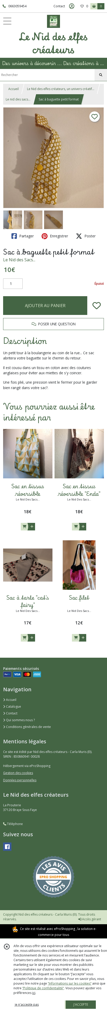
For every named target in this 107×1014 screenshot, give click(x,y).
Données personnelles (19, 780)
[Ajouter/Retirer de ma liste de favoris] (96, 305)
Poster (89, 235)
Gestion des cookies (18, 773)
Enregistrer (58, 235)
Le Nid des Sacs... (19, 260)
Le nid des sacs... (18, 99)
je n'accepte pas (27, 1004)
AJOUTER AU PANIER (45, 305)
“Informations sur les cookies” (69, 983)
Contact (59, 6)
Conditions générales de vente (28, 727)
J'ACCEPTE (80, 1004)
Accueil (13, 89)
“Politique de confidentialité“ (43, 988)
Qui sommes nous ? (20, 720)
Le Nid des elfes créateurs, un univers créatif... (60, 89)
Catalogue (13, 706)
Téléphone (14, 824)
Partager (26, 235)
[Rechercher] (101, 75)
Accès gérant (91, 919)
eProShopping (64, 929)
